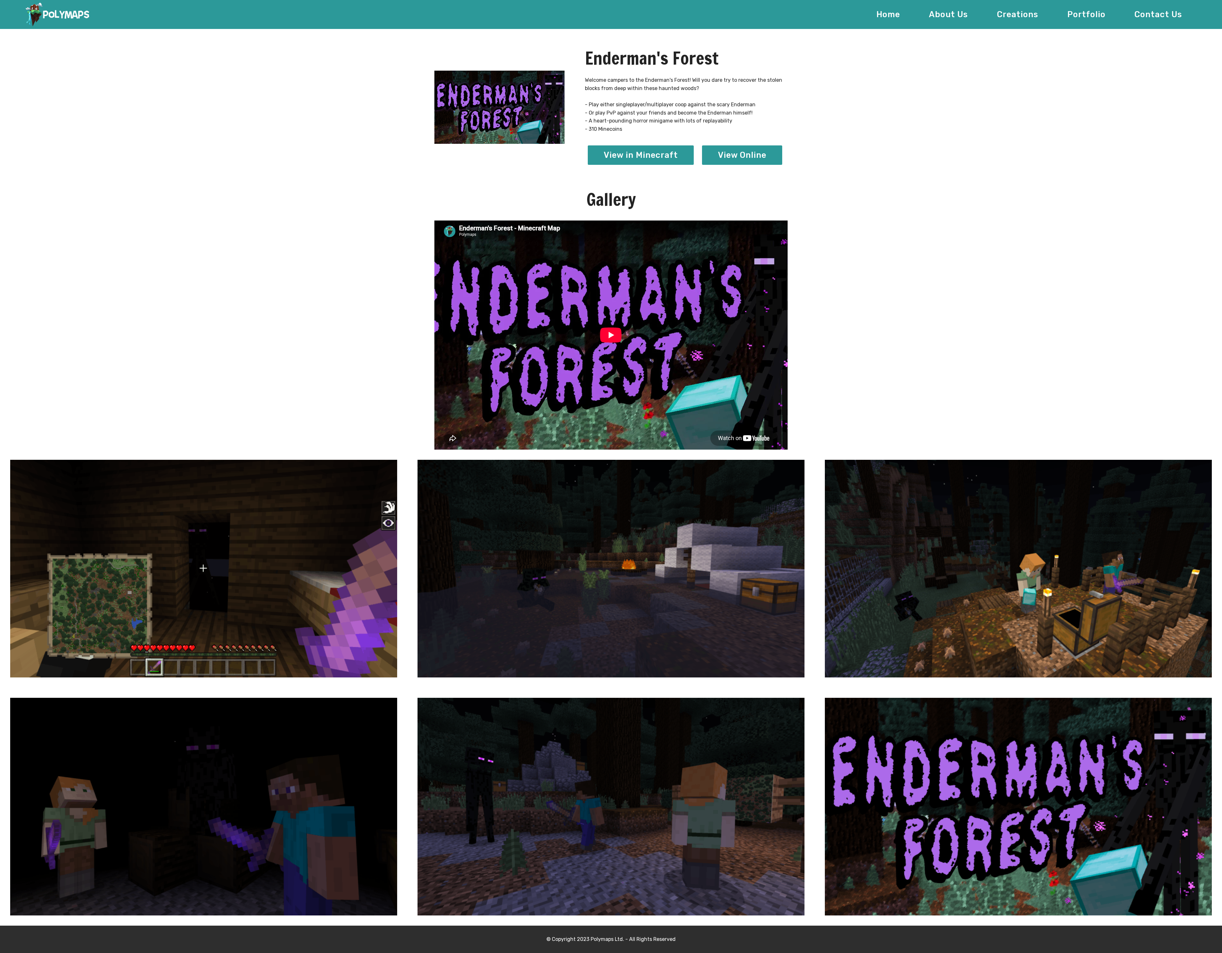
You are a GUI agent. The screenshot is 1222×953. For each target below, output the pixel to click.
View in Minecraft (641, 155)
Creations (1017, 14)
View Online (742, 155)
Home (888, 14)
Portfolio (1086, 14)
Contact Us (1158, 14)
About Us (948, 14)
